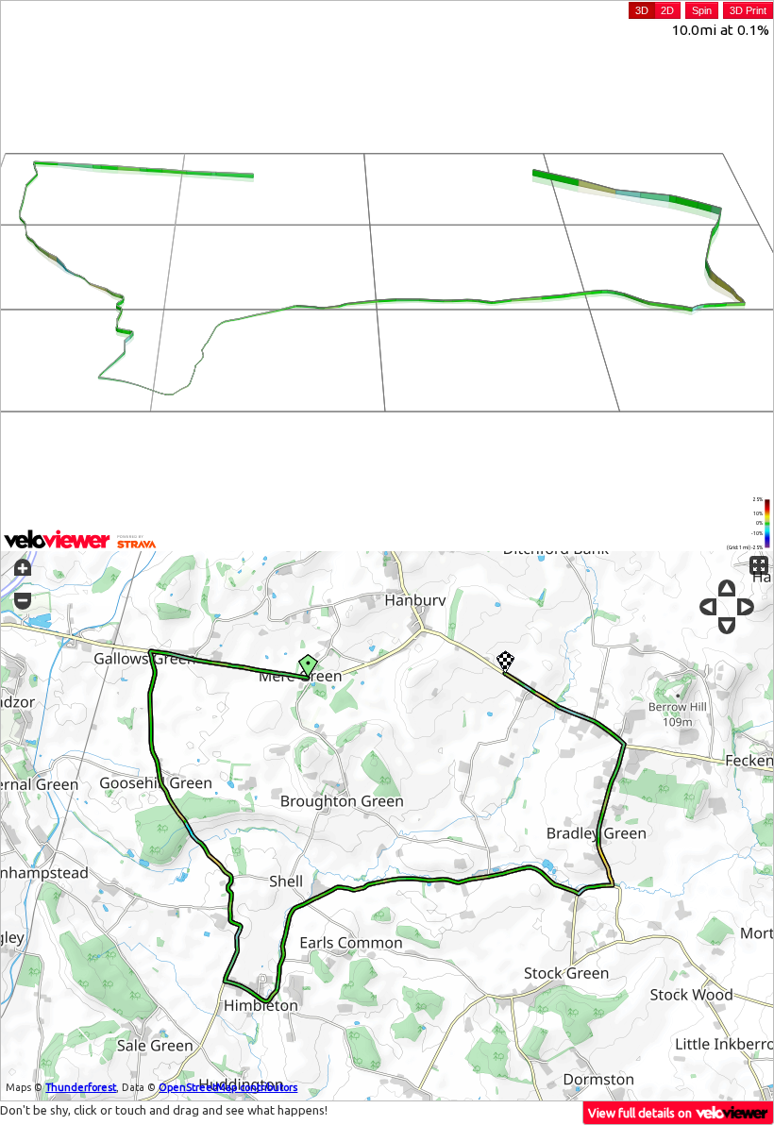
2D (667, 10)
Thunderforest (80, 1087)
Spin (702, 10)
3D (641, 10)
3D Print (748, 10)
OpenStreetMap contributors (228, 1087)
